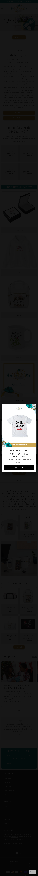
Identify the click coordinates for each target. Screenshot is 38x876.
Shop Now (19, 467)
